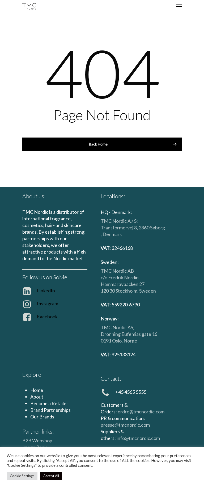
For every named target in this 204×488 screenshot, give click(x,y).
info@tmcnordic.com (138, 438)
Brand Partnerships (50, 410)
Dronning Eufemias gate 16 (129, 334)
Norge (130, 341)
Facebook (47, 316)
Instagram (47, 303)
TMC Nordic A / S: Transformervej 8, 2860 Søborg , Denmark (133, 227)
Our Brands (42, 416)
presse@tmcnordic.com (125, 425)
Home (36, 390)
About (36, 397)
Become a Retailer (49, 403)
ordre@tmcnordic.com (141, 411)
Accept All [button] (51, 476)
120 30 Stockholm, (120, 291)
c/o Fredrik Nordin (120, 277)
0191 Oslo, (112, 341)
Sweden (147, 291)
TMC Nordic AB (117, 271)
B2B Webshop (37, 440)
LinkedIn (46, 290)
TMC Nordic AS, (117, 327)
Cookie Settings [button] (22, 476)
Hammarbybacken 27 (122, 284)
